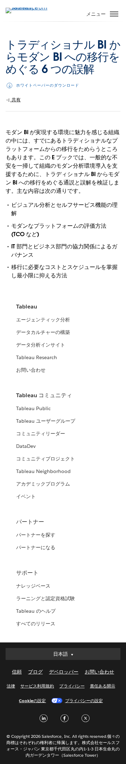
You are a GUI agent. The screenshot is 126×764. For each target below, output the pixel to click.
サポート (27, 572)
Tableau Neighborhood (43, 471)
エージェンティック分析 (43, 319)
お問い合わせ (31, 370)
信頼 (17, 672)
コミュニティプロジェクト (45, 459)
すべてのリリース (35, 623)
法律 (11, 686)
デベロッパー (63, 672)
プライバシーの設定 (84, 701)
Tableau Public (33, 408)
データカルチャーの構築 (43, 332)
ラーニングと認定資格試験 (45, 598)
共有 (15, 100)
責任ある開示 (102, 686)
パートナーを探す (35, 535)
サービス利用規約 (37, 686)
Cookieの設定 (32, 701)
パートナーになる (35, 547)
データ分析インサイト (40, 345)
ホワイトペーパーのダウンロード (47, 85)
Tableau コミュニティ (44, 395)
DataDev (26, 446)
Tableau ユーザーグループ (45, 421)
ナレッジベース (33, 586)
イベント (26, 496)
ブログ (35, 672)
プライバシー (71, 686)
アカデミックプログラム (43, 484)
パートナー (30, 521)
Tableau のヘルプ (36, 611)
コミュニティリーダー (40, 433)
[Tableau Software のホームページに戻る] (30, 7)
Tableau (26, 306)
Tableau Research (36, 357)
